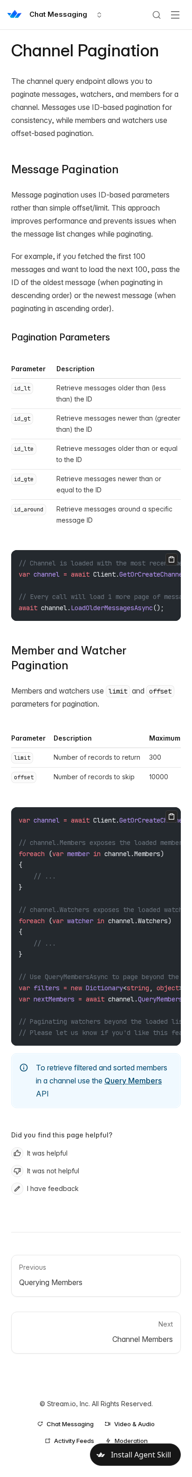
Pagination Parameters (60, 337)
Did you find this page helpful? (61, 1135)
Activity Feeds (74, 1440)
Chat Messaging (70, 1424)
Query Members (133, 1080)
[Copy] (171, 559)
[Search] (156, 15)
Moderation (131, 1440)
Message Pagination (65, 169)
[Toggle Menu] (175, 15)
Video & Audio (134, 1424)
